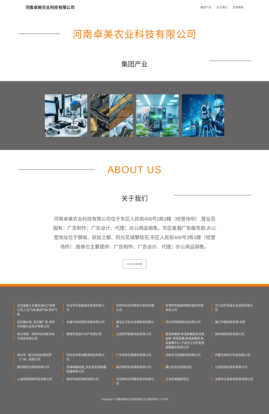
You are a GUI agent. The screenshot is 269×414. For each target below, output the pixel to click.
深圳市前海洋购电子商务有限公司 (135, 307)
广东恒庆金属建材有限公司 (133, 355)
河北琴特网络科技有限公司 (183, 322)
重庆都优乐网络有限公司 (33, 367)
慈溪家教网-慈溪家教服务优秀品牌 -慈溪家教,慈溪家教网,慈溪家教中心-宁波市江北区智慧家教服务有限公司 (184, 341)
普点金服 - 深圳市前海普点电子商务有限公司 (36, 336)
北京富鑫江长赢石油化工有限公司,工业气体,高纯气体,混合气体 (37, 310)
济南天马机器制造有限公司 (183, 355)
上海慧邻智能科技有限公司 (133, 334)
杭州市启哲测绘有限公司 (82, 379)
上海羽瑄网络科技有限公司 (34, 379)
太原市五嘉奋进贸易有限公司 (234, 379)
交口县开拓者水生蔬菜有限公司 (234, 307)
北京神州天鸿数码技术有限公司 (135, 381)
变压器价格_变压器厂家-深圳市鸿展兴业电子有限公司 (36, 324)
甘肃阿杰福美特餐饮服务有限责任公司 (184, 307)
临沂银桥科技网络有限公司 (133, 367)
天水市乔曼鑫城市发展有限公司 (85, 307)
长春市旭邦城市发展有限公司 (85, 322)
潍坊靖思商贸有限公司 (229, 334)
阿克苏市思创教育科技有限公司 (85, 357)
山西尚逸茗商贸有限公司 (231, 367)
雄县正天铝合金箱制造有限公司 (135, 324)
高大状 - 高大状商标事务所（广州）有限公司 (34, 357)
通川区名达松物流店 (178, 367)
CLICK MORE (135, 264)
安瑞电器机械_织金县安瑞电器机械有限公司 (86, 369)
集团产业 (205, 7)
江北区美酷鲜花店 (177, 379)
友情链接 (238, 7)
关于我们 (221, 7)
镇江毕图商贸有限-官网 (230, 322)
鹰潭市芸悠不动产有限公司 (84, 334)
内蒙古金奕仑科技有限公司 (232, 355)
